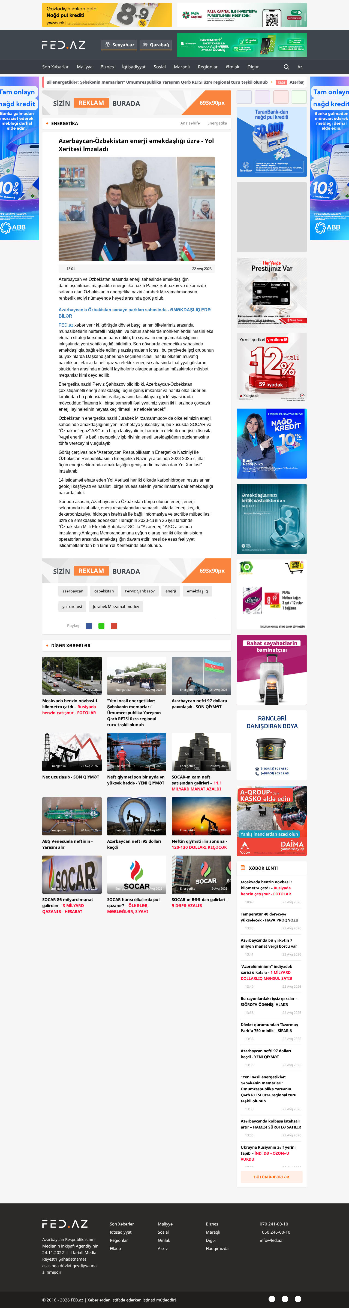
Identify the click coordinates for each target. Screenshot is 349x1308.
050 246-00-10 (275, 1232)
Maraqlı (182, 67)
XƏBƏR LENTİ (263, 868)
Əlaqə (115, 1248)
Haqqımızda (217, 1248)
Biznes (107, 67)
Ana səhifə (190, 123)
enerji (171, 591)
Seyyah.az (123, 45)
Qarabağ (159, 45)
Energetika (217, 123)
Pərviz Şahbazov (140, 591)
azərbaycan (72, 591)
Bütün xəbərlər (271, 1176)
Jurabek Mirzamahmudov (116, 606)
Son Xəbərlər (55, 67)
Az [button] (300, 67)
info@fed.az (271, 1240)
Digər (253, 67)
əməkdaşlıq (197, 591)
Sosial (160, 67)
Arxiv (163, 1248)
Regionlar (208, 67)
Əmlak (232, 67)
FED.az (66, 325)
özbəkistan (104, 591)
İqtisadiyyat (134, 67)
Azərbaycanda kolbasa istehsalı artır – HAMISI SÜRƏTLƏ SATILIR (267, 82)
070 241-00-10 (274, 1224)
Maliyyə (84, 67)
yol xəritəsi (72, 606)
